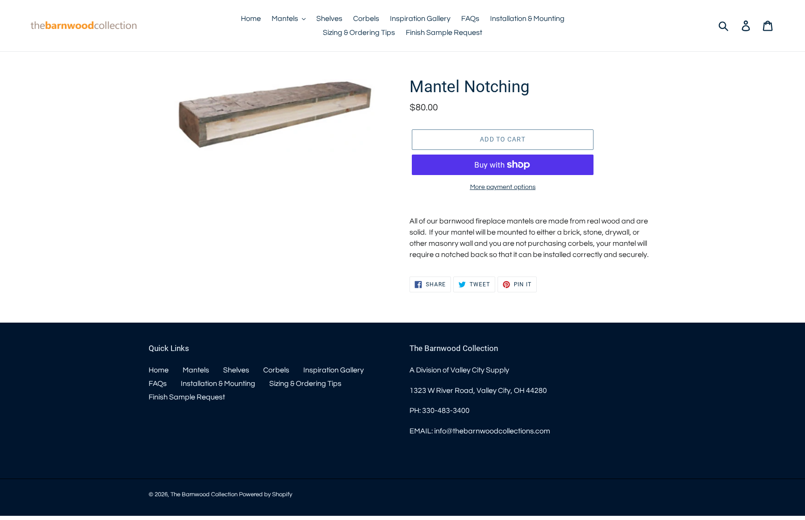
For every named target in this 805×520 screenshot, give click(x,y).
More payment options (503, 187)
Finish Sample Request (187, 397)
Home (159, 370)
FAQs (158, 383)
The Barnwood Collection (204, 494)
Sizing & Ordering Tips (305, 383)
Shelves (236, 370)
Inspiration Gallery (333, 370)
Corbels (276, 370)
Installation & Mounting (218, 383)
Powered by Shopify (265, 494)
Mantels (196, 370)
